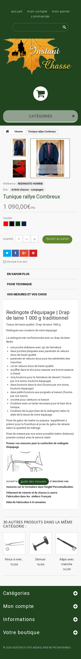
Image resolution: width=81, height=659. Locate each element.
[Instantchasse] (40, 57)
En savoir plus (18, 274)
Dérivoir (40, 559)
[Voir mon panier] (40, 93)
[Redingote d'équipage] (19, 147)
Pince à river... (14, 559)
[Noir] (12, 223)
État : (6, 189)
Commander (40, 16)
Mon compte (37, 11)
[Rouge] (6, 223)
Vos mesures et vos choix (27, 294)
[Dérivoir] (40, 543)
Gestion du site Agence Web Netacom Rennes (41, 647)
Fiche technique (19, 284)
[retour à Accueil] (7, 131)
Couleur (8, 218)
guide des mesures (33, 481)
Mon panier (61, 11)
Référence (9, 183)
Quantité (8, 238)
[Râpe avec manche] (67, 543)
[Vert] (18, 223)
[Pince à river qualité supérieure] (14, 543)
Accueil (17, 11)
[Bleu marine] (24, 223)
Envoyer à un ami (17, 261)
